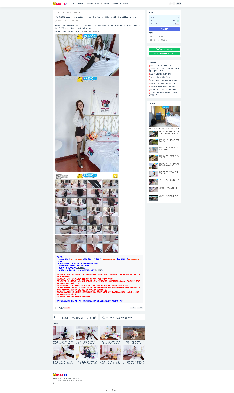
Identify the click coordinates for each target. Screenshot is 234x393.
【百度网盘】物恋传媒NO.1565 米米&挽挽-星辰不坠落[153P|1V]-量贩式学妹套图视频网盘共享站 (86, 363)
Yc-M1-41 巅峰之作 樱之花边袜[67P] (169, 180)
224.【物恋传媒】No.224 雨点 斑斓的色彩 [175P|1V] (164, 128)
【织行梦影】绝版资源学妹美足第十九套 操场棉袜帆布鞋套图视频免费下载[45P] (169, 165)
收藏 (134, 308)
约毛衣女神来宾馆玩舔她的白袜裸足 (160, 77)
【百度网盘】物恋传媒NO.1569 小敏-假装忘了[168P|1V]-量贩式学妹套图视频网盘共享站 (86, 343)
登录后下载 (164, 29)
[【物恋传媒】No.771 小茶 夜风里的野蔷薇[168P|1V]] (153, 150)
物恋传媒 (75, 13)
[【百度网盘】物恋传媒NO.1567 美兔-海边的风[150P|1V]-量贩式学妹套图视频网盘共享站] (134, 333)
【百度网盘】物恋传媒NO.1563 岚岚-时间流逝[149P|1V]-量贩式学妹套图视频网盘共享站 (133, 363)
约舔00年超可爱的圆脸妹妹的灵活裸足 (161, 65)
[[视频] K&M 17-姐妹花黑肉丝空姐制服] (153, 198)
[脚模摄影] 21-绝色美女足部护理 (168, 188)
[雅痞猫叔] (56, 21)
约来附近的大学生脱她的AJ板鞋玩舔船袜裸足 (163, 89)
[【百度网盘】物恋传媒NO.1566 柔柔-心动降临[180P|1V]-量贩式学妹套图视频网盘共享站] (63, 352)
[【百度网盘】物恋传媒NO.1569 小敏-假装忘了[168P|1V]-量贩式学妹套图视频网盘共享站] (87, 333)
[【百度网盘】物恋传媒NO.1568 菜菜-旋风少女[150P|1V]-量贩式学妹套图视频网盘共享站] (110, 333)
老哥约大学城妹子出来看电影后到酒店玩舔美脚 (163, 80)
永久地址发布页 (124, 3)
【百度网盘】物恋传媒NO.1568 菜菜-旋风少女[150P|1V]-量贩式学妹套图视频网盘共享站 (110, 343)
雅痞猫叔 (64, 308)
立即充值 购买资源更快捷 (164, 49)
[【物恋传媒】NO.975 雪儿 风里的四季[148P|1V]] (153, 174)
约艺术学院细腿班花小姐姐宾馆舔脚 (160, 74)
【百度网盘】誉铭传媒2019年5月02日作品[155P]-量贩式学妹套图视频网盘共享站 (169, 133)
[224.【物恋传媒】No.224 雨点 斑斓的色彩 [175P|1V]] (164, 116)
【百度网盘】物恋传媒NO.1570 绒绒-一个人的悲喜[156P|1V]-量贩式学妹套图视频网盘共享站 (63, 343)
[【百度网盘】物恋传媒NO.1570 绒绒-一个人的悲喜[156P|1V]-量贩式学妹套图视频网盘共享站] (63, 333)
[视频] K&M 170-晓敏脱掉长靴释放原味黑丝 (162, 86)
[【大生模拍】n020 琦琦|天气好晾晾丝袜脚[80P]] (153, 142)
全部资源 (68, 13)
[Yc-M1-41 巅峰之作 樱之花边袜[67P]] (153, 182)
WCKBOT (119, 390)
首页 (74, 3)
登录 (179, 3)
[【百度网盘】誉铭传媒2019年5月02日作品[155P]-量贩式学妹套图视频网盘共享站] (153, 134)
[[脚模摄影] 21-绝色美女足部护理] (153, 189)
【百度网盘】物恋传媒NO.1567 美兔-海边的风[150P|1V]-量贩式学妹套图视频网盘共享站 (133, 343)
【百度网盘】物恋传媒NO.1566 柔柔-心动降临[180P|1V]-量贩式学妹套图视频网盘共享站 (63, 363)
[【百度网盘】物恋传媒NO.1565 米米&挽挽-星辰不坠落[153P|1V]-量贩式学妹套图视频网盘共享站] (87, 352)
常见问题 (115, 3)
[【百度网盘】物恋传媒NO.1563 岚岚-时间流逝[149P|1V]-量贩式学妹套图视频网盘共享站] (134, 352)
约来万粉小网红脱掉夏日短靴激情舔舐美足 (162, 83)
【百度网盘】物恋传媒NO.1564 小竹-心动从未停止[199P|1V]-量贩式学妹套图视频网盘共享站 (110, 363)
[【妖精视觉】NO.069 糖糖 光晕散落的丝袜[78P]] (153, 158)
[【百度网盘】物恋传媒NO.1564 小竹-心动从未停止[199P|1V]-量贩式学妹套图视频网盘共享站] (110, 352)
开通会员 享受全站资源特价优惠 (164, 53)
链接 (140, 308)
